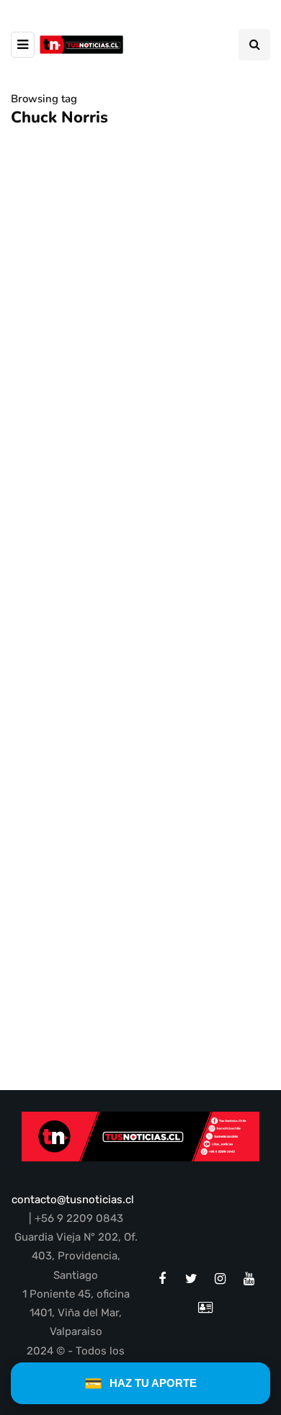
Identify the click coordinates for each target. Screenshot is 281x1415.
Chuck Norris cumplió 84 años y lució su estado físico (136, 535)
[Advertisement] (140, 701)
